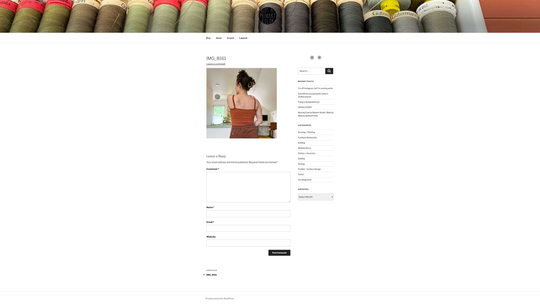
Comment (212, 169)
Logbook (243, 38)
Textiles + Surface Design (309, 169)
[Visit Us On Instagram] (312, 59)
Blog (208, 38)
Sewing (301, 164)
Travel (301, 174)
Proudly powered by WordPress (220, 298)
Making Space (304, 148)
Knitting (301, 143)
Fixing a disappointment (308, 102)
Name (210, 207)
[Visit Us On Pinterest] (319, 59)
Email (210, 222)
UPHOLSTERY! (305, 107)
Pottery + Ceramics (306, 153)
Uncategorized (304, 179)
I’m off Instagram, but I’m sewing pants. (315, 88)
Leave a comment (215, 64)
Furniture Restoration (307, 137)
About (219, 38)
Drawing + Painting (306, 132)
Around (230, 38)
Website (211, 236)
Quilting (301, 158)
